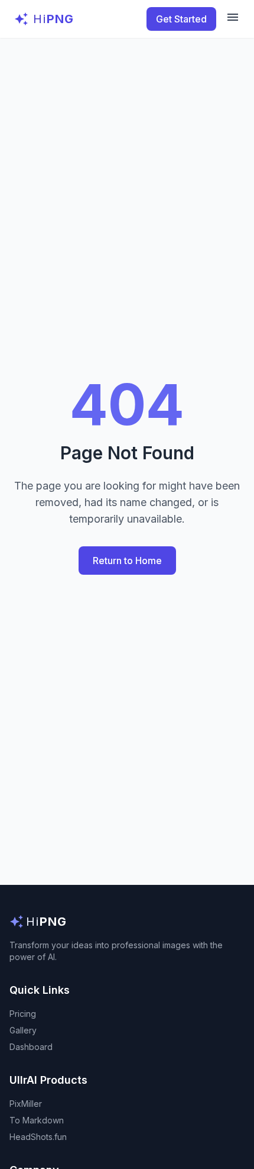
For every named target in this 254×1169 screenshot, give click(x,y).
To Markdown (36, 1120)
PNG (53, 19)
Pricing (22, 1014)
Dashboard (31, 1047)
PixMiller (25, 1104)
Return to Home (127, 560)
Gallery (23, 1030)
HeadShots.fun (38, 1137)
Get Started (181, 19)
